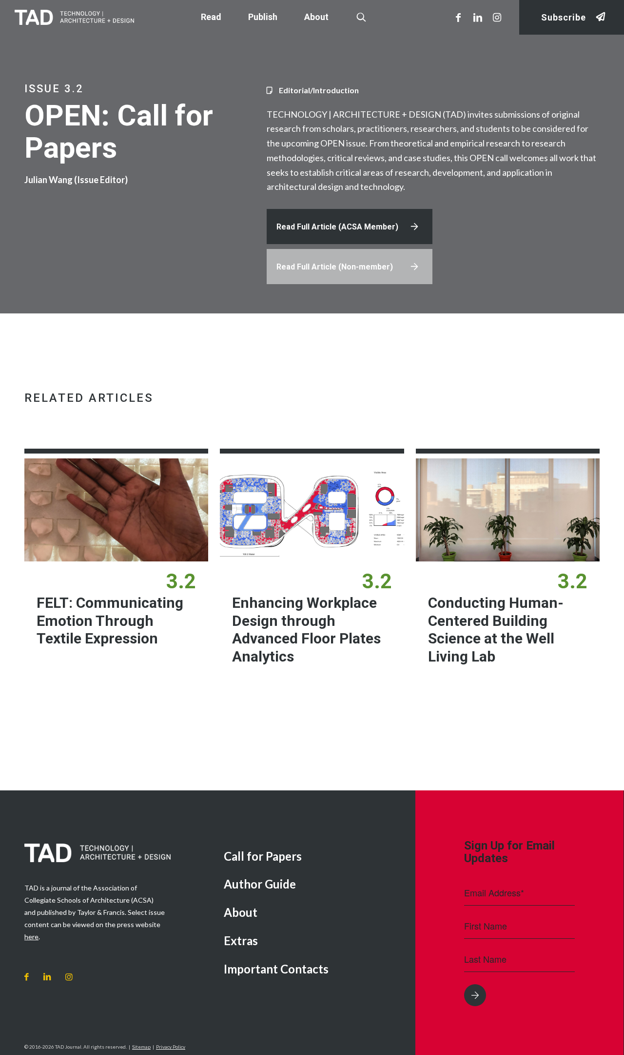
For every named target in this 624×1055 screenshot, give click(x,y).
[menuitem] (312, 857)
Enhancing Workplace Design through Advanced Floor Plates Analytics (306, 629)
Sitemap (141, 1047)
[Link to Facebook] (458, 17)
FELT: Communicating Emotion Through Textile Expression (110, 620)
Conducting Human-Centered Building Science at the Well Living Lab (496, 629)
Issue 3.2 (54, 89)
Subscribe (563, 17)
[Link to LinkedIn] (477, 17)
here (31, 936)
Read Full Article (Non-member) (334, 266)
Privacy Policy (170, 1047)
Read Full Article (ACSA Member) (337, 226)
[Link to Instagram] (497, 17)
